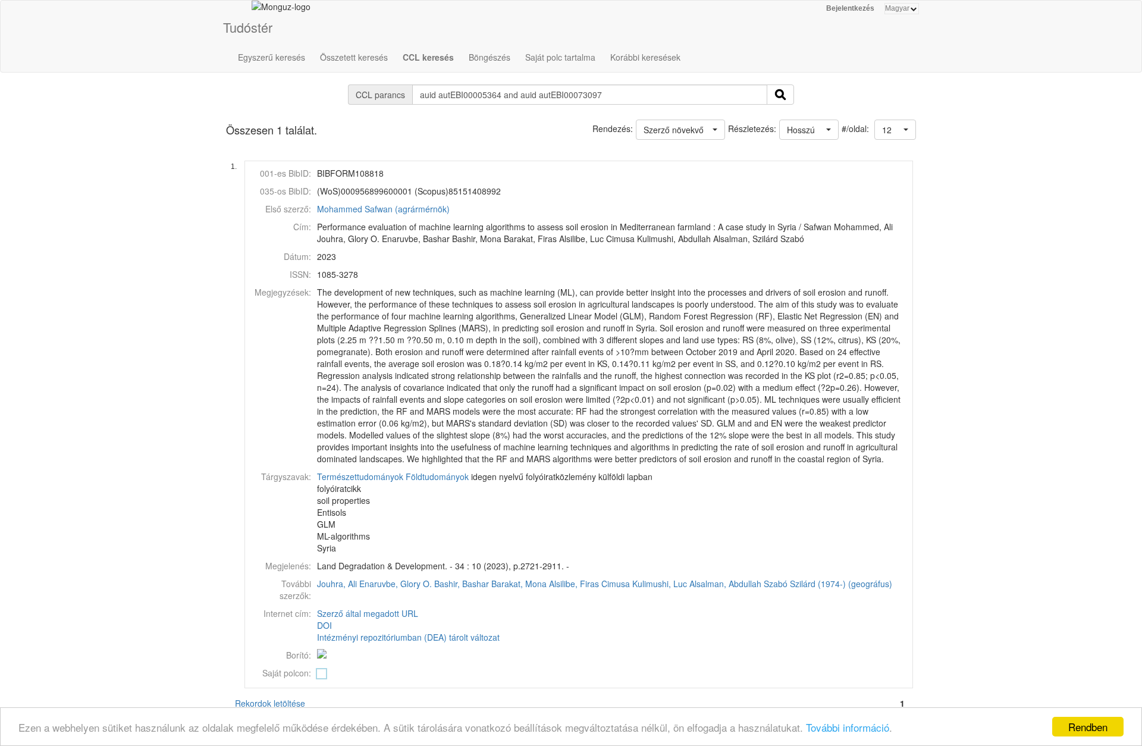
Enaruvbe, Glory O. (395, 584)
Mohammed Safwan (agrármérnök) (383, 209)
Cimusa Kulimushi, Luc (644, 584)
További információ (847, 727)
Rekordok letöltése (270, 703)
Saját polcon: (286, 673)
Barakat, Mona (519, 584)
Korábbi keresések (645, 57)
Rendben (1088, 726)
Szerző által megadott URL (367, 613)
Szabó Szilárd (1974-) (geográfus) (828, 584)
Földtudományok (437, 476)
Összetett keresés (354, 57)
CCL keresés (428, 57)
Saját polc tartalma (560, 57)
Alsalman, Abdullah (725, 584)
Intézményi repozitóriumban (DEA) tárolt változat (408, 637)
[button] (895, 130)
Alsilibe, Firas (574, 584)
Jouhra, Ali (337, 584)
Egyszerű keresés (271, 57)
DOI (324, 625)
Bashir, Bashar (461, 584)
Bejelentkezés (850, 8)
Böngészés (489, 57)
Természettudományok (360, 476)
